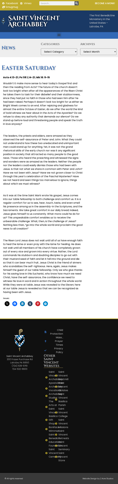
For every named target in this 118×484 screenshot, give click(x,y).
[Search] (77, 3)
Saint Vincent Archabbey (34, 21)
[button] (59, 34)
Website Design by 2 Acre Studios (98, 478)
